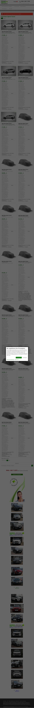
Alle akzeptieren (18, 357)
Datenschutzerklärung (10, 359)
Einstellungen (25, 357)
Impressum (17, 359)
